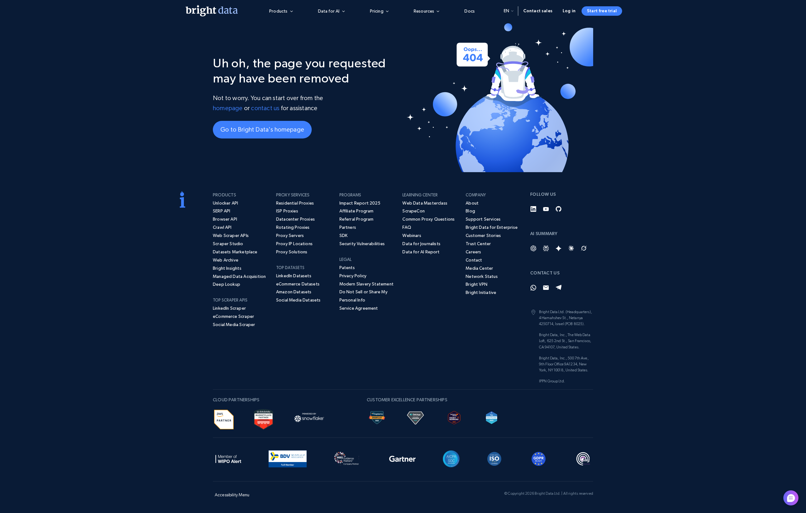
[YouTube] (546, 209)
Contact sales (538, 10)
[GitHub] (558, 209)
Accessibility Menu (232, 494)
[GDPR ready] (539, 457)
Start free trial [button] (602, 10)
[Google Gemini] (558, 248)
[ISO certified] (494, 457)
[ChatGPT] (533, 248)
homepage (228, 108)
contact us (265, 108)
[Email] (546, 287)
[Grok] (583, 248)
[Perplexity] (546, 248)
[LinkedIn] (533, 209)
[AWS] (224, 418)
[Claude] (571, 248)
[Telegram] (558, 287)
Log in (569, 10)
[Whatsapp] (533, 287)
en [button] (506, 10)
